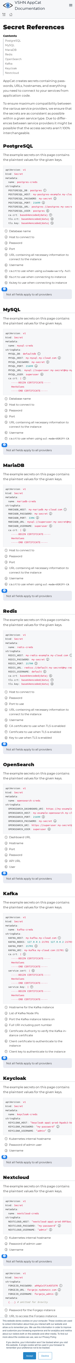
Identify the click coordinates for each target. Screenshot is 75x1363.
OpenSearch (13, 59)
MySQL (9, 45)
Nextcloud (12, 73)
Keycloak (11, 68)
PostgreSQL (13, 40)
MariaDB (11, 50)
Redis (8, 54)
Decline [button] (45, 1355)
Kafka (8, 63)
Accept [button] (29, 1355)
